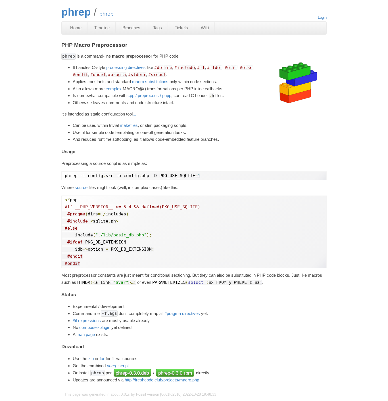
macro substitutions (150, 81)
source (81, 187)
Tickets (181, 27)
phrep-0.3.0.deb (132, 372)
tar (102, 358)
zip (91, 358)
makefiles (129, 125)
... (134, 114)
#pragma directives (182, 313)
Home (76, 27)
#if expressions (87, 320)
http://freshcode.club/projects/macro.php (162, 379)
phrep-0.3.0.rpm (175, 372)
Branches (131, 27)
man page (85, 334)
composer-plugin (94, 327)
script (118, 365)
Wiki (205, 27)
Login (322, 17)
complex (114, 88)
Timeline (102, 27)
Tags (157, 27)
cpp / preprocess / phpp (149, 95)
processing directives (126, 67)
